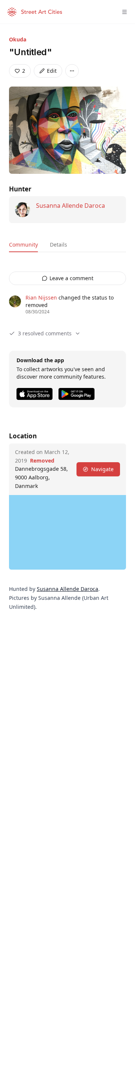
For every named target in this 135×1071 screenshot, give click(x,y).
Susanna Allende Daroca (70, 205)
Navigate (102, 469)
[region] (67, 532)
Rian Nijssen (41, 297)
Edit (52, 70)
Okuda (17, 39)
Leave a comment (71, 278)
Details (58, 244)
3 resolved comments (45, 333)
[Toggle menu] (125, 12)
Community (23, 244)
